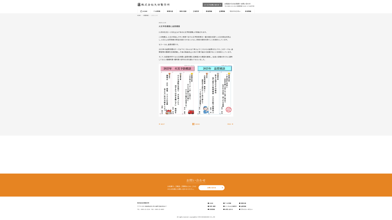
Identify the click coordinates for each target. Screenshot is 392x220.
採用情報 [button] (248, 11)
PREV (229, 124)
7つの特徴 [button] (157, 11)
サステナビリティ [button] (235, 11)
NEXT (163, 124)
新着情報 (146, 15)
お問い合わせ (211, 188)
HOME (139, 15)
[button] (212, 6)
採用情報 (212, 209)
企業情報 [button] (222, 11)
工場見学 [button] (196, 11)
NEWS (197, 124)
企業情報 (243, 206)
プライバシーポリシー (246, 209)
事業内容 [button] (170, 11)
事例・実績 (212, 206)
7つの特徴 (228, 203)
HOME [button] (145, 11)
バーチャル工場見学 (231, 206)
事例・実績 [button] (183, 11)
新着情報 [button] (209, 11)
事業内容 (243, 203)
